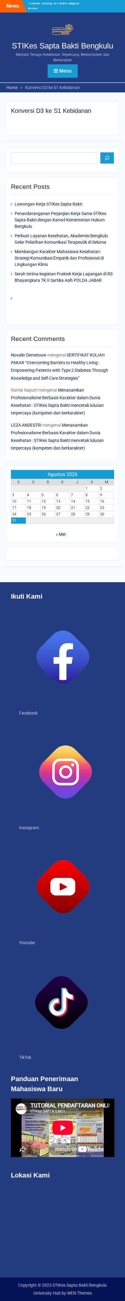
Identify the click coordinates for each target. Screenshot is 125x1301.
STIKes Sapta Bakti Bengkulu (62, 45)
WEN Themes (79, 1293)
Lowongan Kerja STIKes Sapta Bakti (48, 204)
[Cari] (107, 158)
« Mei (61, 534)
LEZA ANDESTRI (26, 425)
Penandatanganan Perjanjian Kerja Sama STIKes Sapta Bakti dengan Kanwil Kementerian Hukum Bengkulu (60, 220)
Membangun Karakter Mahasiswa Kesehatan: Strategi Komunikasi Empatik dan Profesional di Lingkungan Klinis (59, 258)
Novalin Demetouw (28, 355)
